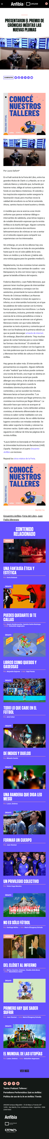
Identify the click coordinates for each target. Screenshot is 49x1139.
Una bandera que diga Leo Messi (22, 796)
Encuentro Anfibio (12, 516)
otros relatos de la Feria (24, 458)
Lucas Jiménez (12, 804)
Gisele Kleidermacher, (15, 624)
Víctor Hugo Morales (14, 886)
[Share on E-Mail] (31, 77)
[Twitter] (5, 1083)
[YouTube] (17, 1083)
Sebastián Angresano (17, 626)
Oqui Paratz (30, 671)
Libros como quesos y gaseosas (20, 664)
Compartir (8, 77)
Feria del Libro (29, 516)
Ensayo (8, 586)
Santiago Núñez (12, 927)
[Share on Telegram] (25, 77)
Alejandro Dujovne (13, 671)
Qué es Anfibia (34, 1092)
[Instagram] (13, 1083)
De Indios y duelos (17, 753)
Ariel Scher (11, 717)
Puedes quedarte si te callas (19, 617)
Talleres (22, 1088)
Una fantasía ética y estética (18, 570)
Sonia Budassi (12, 577)
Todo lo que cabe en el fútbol (20, 710)
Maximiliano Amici (15, 972)
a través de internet (34, 333)
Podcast (14, 1088)
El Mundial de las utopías (22, 1053)
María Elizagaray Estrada (33, 927)
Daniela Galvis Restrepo (32, 624)
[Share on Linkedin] (28, 77)
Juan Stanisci (12, 845)
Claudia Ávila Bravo (33, 970)
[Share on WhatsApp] (22, 77)
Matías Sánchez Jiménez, (16, 970)
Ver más (24, 1071)
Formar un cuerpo (17, 840)
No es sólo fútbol (16, 922)
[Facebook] (9, 1083)
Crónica (8, 541)
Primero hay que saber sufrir (20, 1010)
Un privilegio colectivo (21, 881)
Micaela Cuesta (12, 758)
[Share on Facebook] (19, 77)
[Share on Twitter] (15, 77)
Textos (6, 1088)
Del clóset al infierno (19, 965)
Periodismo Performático (15, 1092)
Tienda (38, 1096)
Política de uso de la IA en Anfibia (18, 1096)
